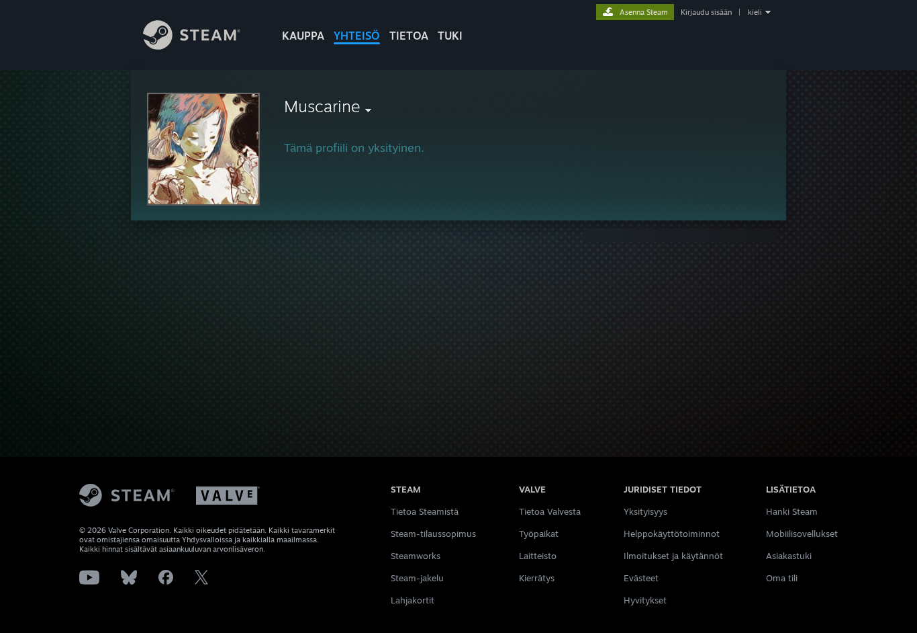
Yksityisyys (645, 511)
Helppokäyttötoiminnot (672, 533)
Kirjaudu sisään (706, 12)
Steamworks (415, 555)
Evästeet (641, 578)
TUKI (450, 35)
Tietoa (408, 35)
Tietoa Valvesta (550, 511)
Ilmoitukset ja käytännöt (673, 555)
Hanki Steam (792, 511)
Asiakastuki (789, 555)
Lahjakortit (412, 600)
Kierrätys (536, 578)
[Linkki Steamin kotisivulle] (191, 46)
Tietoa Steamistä (424, 511)
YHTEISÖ (357, 35)
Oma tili (782, 578)
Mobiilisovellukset (802, 533)
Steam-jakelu (417, 578)
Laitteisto (538, 555)
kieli (755, 12)
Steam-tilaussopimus (433, 533)
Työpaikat (539, 533)
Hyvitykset (645, 600)
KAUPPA (303, 35)
